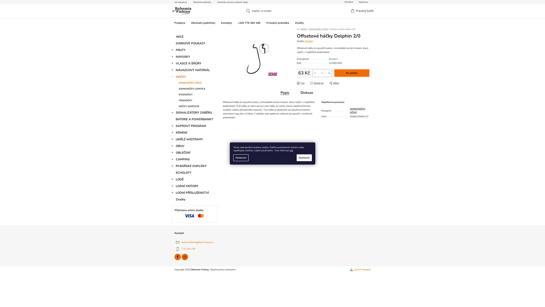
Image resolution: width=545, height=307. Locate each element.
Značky (181, 199)
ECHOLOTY (183, 173)
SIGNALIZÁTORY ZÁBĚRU (194, 113)
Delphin (309, 41)
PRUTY (181, 50)
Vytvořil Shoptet (362, 269)
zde (291, 150)
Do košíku (351, 73)
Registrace (363, 2)
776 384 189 (188, 248)
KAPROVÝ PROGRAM (191, 126)
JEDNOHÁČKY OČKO (190, 82)
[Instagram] (185, 257)
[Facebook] (177, 257)
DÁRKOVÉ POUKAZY (190, 43)
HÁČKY (181, 77)
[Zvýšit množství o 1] (329, 73)
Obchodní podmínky (202, 2)
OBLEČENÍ (183, 153)
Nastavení (241, 157)
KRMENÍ (181, 133)
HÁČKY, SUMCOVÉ (189, 106)
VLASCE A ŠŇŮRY (188, 63)
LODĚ (180, 179)
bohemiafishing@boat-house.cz (198, 242)
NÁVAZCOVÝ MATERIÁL (193, 70)
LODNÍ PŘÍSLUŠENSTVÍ (192, 193)
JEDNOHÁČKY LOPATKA (192, 88)
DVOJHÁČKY (185, 94)
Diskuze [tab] (307, 92)
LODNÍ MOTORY (187, 186)
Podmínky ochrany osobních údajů (232, 2)
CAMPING (183, 159)
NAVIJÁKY (183, 57)
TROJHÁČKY (185, 100)
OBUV (180, 146)
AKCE (180, 37)
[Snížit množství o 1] (315, 73)
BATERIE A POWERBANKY (194, 119)
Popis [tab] (285, 92)
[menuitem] (180, 23)
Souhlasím (304, 157)
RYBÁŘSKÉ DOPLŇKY (191, 166)
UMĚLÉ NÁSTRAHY (189, 139)
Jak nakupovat (180, 2)
